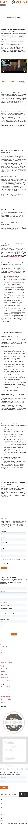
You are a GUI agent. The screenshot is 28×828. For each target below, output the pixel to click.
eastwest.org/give (11, 276)
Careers (3, 671)
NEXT (13, 41)
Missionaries (4, 677)
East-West (6, 41)
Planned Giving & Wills (7, 690)
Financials (3, 659)
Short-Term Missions (6, 662)
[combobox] (9, 794)
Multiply (3, 702)
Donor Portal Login (6, 699)
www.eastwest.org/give (15, 256)
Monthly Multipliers (6, 686)
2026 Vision (4, 646)
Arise (2, 649)
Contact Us (4, 668)
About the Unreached (6, 680)
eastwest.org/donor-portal (18, 312)
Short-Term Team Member (8, 693)
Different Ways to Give (7, 696)
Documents (4, 656)
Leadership (4, 674)
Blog (2, 653)
